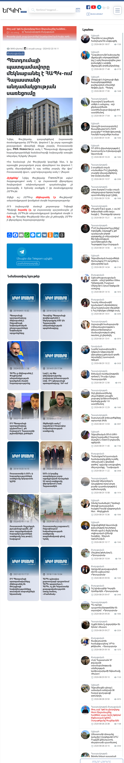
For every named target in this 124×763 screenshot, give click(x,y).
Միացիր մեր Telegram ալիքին (34, 258)
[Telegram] (99, 7)
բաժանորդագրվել (28, 263)
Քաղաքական (15, 53)
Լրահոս (88, 29)
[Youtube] (93, 7)
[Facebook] (88, 7)
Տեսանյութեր (97, 14)
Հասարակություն (32, 32)
